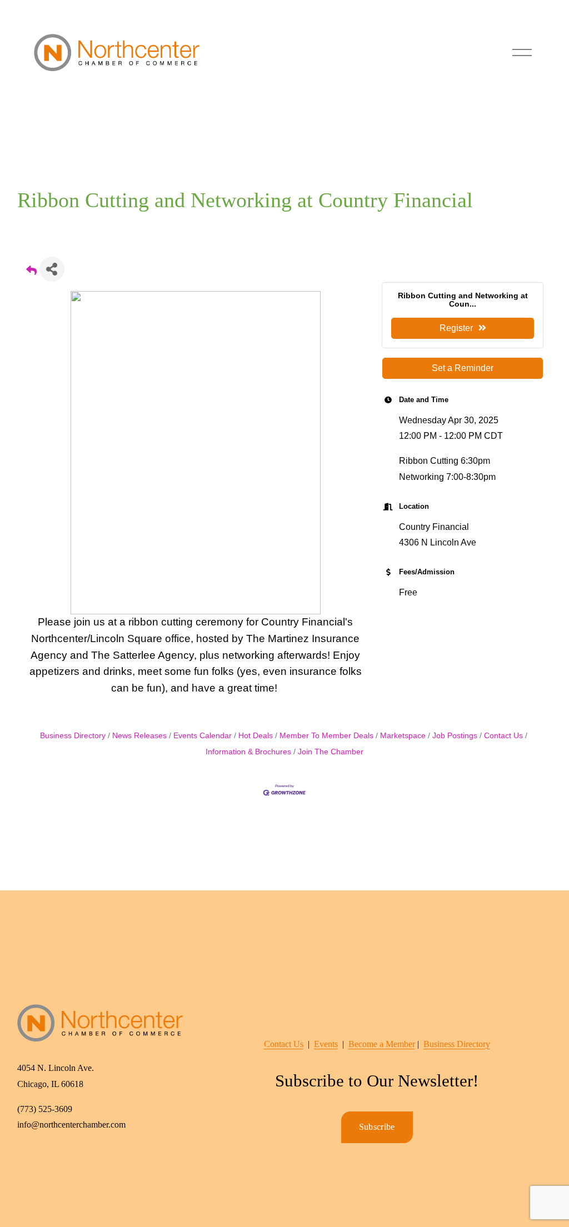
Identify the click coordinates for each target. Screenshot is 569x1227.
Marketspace (403, 736)
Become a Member (381, 1044)
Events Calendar (202, 736)
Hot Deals (255, 736)
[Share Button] (51, 269)
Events (326, 1044)
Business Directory (73, 736)
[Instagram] (53, 1162)
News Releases (139, 736)
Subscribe (377, 1126)
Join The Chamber (330, 752)
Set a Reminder (462, 368)
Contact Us (503, 736)
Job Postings (454, 736)
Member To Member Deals (326, 736)
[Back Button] (31, 272)
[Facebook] (27, 1162)
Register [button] (456, 328)
